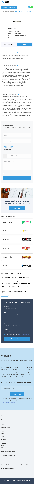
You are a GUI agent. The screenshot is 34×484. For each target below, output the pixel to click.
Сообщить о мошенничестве (9, 7)
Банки (2, 431)
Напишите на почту (10, 472)
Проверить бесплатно (17, 339)
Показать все (4, 296)
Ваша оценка (7, 149)
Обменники (3, 448)
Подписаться (17, 394)
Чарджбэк (3, 436)
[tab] (9, 44)
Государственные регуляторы (8, 455)
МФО (2, 433)
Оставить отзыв (17, 178)
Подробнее (17, 208)
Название (6, 306)
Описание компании (9, 44)
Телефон (6, 329)
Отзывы (24, 44)
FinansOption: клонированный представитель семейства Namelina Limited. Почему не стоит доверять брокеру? (17, 282)
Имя (5, 318)
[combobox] (5, 156)
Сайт (5, 312)
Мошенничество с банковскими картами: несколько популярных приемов (15, 277)
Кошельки (3, 443)
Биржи (2, 445)
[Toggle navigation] (32, 2)
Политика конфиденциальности (8, 402)
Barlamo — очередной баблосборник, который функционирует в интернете (14, 292)
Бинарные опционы (5, 422)
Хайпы (2, 424)
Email (5, 323)
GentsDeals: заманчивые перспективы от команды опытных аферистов (15, 287)
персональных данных (10, 174)
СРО (2, 457)
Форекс (3, 419)
